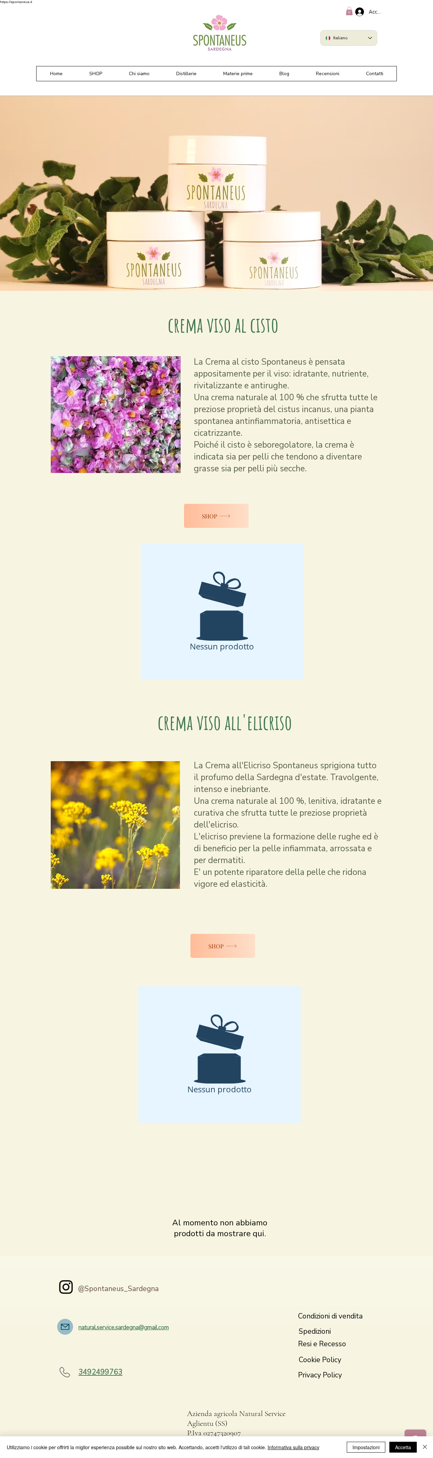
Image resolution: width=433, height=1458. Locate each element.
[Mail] (65, 1327)
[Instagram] (66, 1287)
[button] (349, 11)
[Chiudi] (425, 1447)
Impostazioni (366, 1447)
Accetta (403, 1447)
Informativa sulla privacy (293, 1447)
